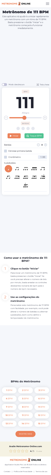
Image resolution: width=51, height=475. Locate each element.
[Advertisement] (25, 56)
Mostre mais (25, 434)
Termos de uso (41, 471)
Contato (7, 471)
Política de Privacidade (23, 471)
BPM (9, 390)
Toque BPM (36, 136)
